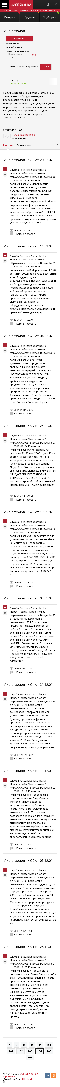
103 (30, 1051)
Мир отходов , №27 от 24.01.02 (28, 425)
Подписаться (19, 38)
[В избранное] (5, 175)
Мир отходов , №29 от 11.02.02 (28, 246)
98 (32, 1045)
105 (49, 1051)
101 (11, 1051)
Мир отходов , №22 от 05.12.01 (28, 860)
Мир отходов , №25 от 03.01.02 (28, 598)
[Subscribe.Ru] (21, 4)
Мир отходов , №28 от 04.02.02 (28, 336)
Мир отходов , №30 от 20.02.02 (28, 160)
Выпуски (10, 17)
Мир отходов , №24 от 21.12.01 (28, 684)
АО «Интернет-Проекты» (21, 1075)
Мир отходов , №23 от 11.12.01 (28, 770)
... (17, 1045)
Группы (30, 17)
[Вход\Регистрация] (48, 4)
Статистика (12, 130)
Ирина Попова (19, 83)
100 (48, 1045)
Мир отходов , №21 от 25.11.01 (28, 946)
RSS (34, 55)
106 (30, 1057)
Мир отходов (14, 31)
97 (24, 1045)
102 (20, 1051)
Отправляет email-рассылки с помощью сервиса (30, 10)
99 (40, 1045)
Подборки (49, 17)
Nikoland (27, 1079)
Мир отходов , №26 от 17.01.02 (28, 512)
